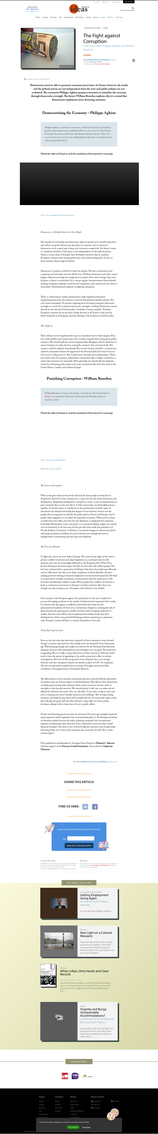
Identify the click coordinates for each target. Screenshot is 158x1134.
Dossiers (58, 1111)
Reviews (110, 17)
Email (64, 839)
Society (45, 17)
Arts (60, 17)
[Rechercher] (133, 8)
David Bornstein (91, 60)
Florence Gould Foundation (102, 64)
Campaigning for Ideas (92, 28)
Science (95, 17)
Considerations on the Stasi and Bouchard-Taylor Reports (96, 1020)
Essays (103, 17)
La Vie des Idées (128, 1)
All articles (117, 2)
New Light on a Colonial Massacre (96, 934)
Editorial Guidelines (77, 1111)
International (68, 17)
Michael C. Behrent (96, 62)
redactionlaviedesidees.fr (100, 865)
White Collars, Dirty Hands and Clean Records (84, 972)
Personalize (86, 1127)
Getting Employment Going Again (94, 896)
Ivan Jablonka (104, 60)
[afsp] (75, 1076)
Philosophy (79, 17)
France (36, 79)
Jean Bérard (66, 980)
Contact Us (74, 1114)
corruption (29, 79)
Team (72, 1108)
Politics (38, 17)
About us (73, 1101)
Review (83, 929)
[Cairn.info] (89, 1076)
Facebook (107, 2)
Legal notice (74, 1104)
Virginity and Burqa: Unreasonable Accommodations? (93, 1012)
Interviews (119, 17)
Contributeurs (75, 1117)
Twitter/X (97, 2)
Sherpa (47, 396)
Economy (53, 17)
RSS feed (116, 1101)
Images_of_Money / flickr (66, 66)
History (88, 17)
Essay (82, 1006)
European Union (44, 79)
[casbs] (65, 1076)
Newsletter (97, 1101)
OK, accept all (73, 1127)
